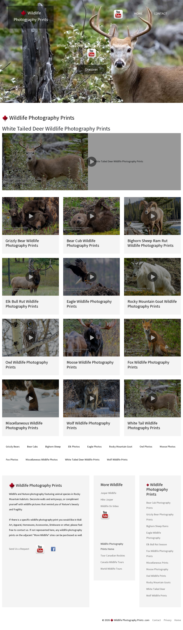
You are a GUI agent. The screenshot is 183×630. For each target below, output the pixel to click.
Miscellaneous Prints (157, 562)
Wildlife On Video (110, 506)
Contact (160, 13)
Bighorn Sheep (53, 446)
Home (138, 13)
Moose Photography (157, 569)
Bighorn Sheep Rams (157, 526)
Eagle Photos (94, 446)
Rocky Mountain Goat (120, 446)
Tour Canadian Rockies (113, 555)
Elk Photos (74, 446)
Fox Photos (12, 459)
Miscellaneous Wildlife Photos (42, 459)
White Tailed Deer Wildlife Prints (82, 459)
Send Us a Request (19, 548)
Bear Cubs (32, 446)
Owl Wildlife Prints (156, 575)
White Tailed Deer (155, 589)
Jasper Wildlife (108, 493)
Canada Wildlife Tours (112, 562)
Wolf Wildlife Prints (117, 459)
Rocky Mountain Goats (158, 582)
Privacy (167, 620)
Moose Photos (167, 446)
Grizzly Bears (13, 446)
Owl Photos (146, 446)
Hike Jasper (107, 499)
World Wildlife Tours (111, 568)
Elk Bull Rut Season (156, 544)
